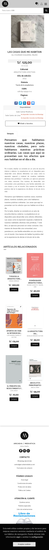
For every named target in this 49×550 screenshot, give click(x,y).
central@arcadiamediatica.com (24, 464)
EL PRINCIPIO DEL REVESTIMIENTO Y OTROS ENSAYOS (14, 387)
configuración (37, 537)
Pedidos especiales (24, 506)
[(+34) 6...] (28, 450)
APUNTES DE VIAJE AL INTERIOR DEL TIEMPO (13, 332)
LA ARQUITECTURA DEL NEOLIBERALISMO (35, 332)
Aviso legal (24, 480)
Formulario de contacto (24, 468)
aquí (18, 537)
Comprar (14, 289)
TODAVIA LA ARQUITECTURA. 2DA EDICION (14, 277)
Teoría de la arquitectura (25, 85)
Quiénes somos (24, 502)
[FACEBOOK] (20, 450)
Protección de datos (24, 487)
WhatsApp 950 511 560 (24, 461)
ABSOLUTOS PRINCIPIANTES (35, 384)
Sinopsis (10, 133)
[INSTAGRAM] (24, 450)
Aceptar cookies (24, 544)
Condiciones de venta (24, 483)
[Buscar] (46, 10)
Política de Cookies (24, 490)
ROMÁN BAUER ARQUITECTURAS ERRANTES (35, 281)
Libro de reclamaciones (24, 509)
